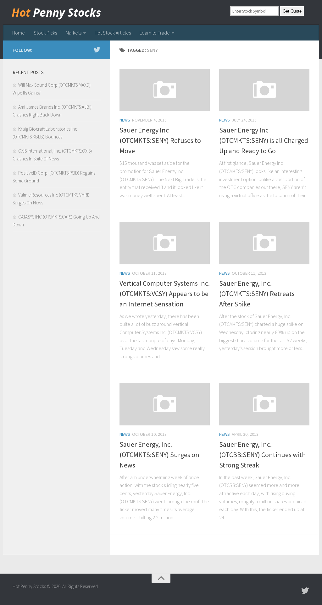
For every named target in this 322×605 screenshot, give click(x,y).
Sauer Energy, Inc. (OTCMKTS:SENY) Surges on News (159, 454)
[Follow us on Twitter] (97, 49)
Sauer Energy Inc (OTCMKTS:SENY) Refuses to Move (160, 140)
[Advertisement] (57, 287)
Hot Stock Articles (113, 33)
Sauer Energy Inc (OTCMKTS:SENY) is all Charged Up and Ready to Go (263, 140)
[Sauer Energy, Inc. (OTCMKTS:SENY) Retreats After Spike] (264, 243)
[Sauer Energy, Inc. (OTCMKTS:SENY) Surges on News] (164, 404)
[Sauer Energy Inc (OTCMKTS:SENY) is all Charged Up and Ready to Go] (264, 90)
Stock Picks (45, 33)
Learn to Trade (155, 33)
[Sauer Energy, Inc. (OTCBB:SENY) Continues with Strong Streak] (264, 404)
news (124, 120)
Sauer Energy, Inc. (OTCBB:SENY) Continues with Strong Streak (262, 454)
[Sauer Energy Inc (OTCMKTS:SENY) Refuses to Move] (164, 90)
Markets (73, 33)
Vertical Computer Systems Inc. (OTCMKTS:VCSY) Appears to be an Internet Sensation (164, 293)
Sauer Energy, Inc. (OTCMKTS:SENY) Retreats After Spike (257, 293)
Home (18, 33)
